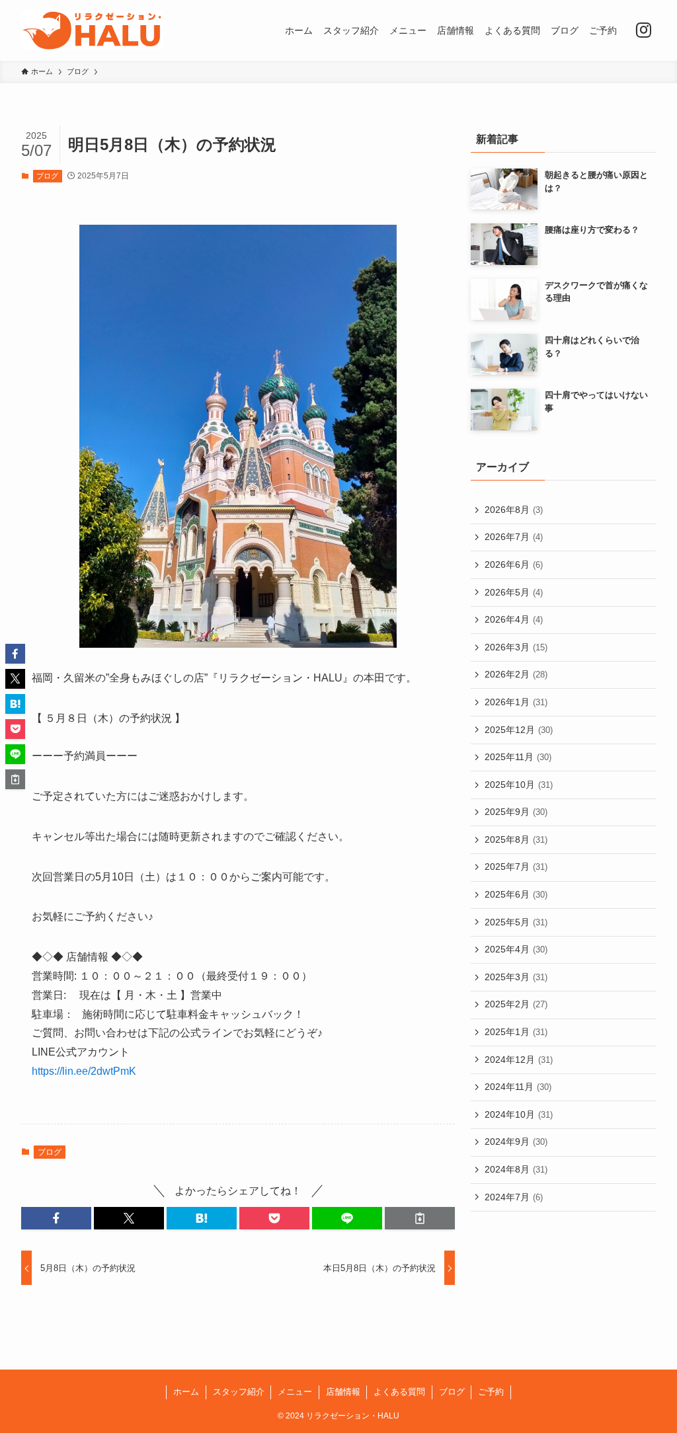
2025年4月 (516, 949)
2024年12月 (519, 1059)
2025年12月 (519, 729)
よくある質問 (399, 1392)
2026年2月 (516, 674)
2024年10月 (519, 1114)
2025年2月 (516, 1004)
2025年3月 (516, 977)
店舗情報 (343, 1392)
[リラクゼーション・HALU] (92, 30)
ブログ (47, 176)
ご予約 (491, 1392)
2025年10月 (519, 784)
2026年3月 (516, 647)
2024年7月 (514, 1197)
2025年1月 (516, 1031)
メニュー (295, 1392)
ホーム (186, 1392)
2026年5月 (514, 592)
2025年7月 (516, 866)
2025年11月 (518, 757)
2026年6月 (514, 564)
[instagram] (643, 30)
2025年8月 (516, 839)
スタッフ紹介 (238, 1392)
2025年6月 (516, 894)
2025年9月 (516, 811)
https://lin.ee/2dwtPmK (84, 1071)
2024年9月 (516, 1141)
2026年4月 (514, 619)
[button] (56, 1218)
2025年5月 (516, 922)
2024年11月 (518, 1086)
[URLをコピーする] (420, 1218)
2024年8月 (516, 1169)
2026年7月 (514, 536)
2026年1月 (516, 702)
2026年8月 (514, 509)
